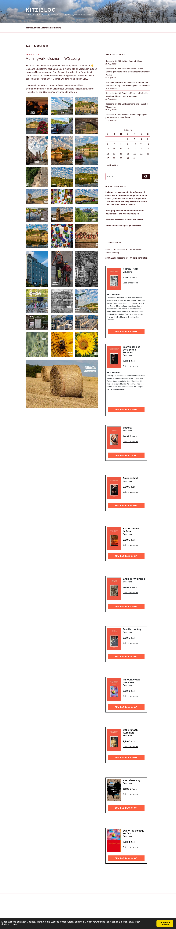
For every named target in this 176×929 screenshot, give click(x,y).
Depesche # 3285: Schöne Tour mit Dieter (123, 61)
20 (108, 153)
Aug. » (115, 164)
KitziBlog (41, 9)
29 (121, 158)
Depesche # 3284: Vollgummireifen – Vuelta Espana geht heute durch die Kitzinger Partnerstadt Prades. (127, 71)
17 (135, 148)
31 (135, 158)
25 (141, 153)
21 (114, 153)
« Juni (108, 164)
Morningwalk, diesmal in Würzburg (53, 58)
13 (108, 148)
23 (128, 153)
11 (141, 143)
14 (114, 148)
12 (148, 143)
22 (121, 153)
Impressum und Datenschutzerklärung (43, 27)
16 (128, 148)
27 (108, 158)
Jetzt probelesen (130, 283)
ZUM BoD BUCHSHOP (126, 331)
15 (121, 148)
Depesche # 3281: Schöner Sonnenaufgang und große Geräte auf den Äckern (126, 116)
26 (148, 153)
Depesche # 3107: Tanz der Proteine (132, 257)
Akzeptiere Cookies (165, 923)
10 (135, 143)
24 (135, 153)
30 (128, 158)
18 (141, 148)
